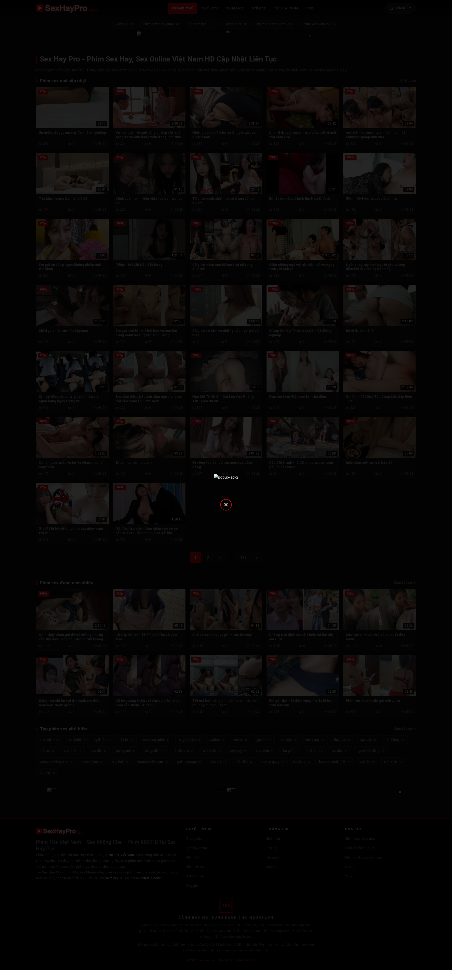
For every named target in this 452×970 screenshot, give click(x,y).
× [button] (226, 504)
